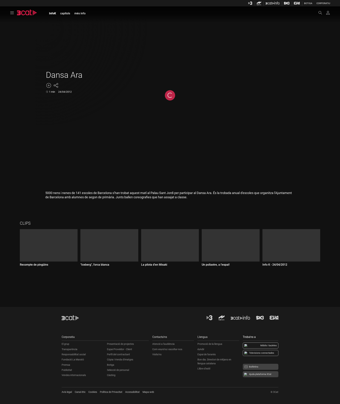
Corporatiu (323, 3)
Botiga (308, 3)
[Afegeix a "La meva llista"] (49, 85)
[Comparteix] (56, 85)
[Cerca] (322, 13)
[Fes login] (328, 13)
